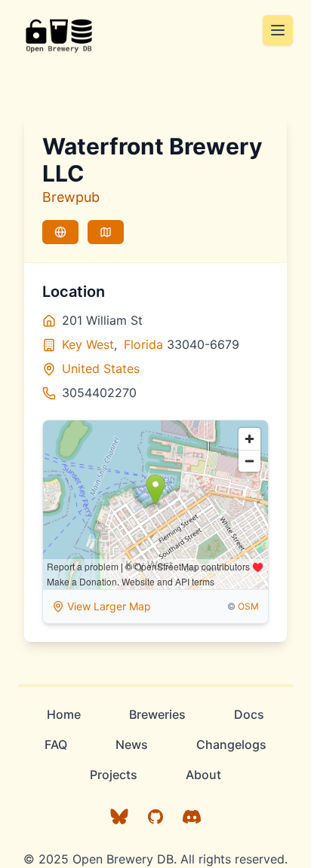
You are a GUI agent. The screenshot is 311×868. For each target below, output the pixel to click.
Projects (113, 774)
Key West (88, 344)
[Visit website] (60, 232)
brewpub (71, 197)
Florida (143, 344)
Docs (249, 714)
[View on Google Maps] (106, 232)
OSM (248, 606)
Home (64, 714)
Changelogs (231, 744)
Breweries (157, 714)
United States (101, 368)
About (203, 774)
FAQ (56, 744)
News (131, 744)
